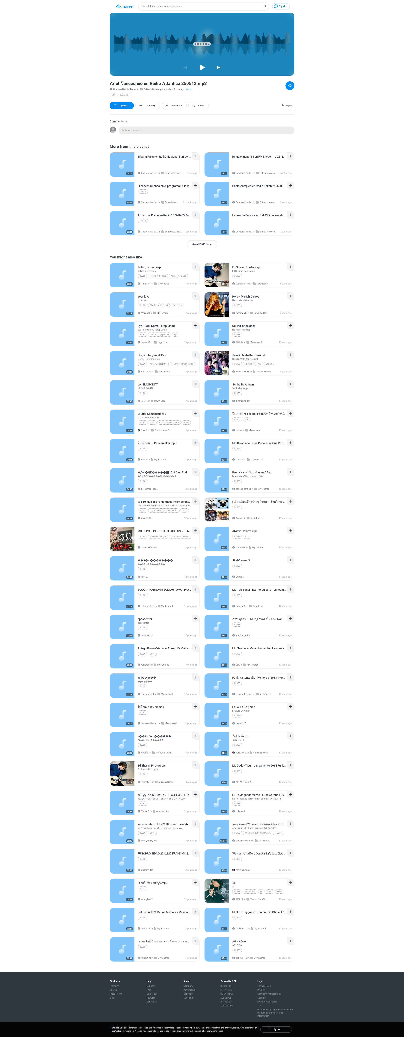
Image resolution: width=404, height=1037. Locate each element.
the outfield (177, 305)
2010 (152, 833)
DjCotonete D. (147, 606)
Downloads (262, 283)
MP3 (114, 95)
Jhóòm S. (146, 928)
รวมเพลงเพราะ (260, 752)
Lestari (269, 364)
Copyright (188, 994)
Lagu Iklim (163, 342)
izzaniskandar (243, 401)
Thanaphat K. (147, 694)
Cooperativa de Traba (124, 89)
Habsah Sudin (243, 371)
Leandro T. (241, 723)
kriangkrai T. (147, 899)
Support (151, 986)
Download (258, 606)
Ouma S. (240, 577)
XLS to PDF (225, 997)
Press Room (116, 994)
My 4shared (163, 283)
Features (151, 997)
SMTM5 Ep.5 (250, 891)
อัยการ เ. (240, 518)
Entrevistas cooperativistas (158, 89)
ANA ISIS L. (146, 518)
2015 (247, 419)
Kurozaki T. (241, 752)
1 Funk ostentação (158, 537)
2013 (152, 654)
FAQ (149, 990)
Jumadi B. (146, 342)
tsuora (239, 430)
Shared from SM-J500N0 (258, 899)
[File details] (122, 164)
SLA (259, 1005)
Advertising (189, 990)
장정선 (144, 401)
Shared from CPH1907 (163, 430)
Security (261, 997)
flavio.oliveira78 (243, 870)
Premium (114, 986)
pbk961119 (241, 958)
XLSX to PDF (226, 1005)
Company (188, 986)
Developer (189, 997)
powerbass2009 (244, 840)
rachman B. (241, 313)
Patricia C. (146, 283)
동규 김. (239, 899)
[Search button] (265, 6)
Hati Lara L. (146, 371)
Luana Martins (243, 283)
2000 (247, 537)
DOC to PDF (226, 986)
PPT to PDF (226, 1001)
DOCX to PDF (226, 994)
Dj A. (238, 664)
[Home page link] (124, 6)
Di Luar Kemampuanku (169, 422)
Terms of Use (264, 986)
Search (113, 990)
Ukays (186, 422)
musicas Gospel (166, 782)
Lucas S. (240, 459)
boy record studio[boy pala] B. (149, 723)
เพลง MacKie (162, 811)
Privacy (261, 990)
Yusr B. (144, 430)
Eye (175, 334)
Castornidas (147, 870)
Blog (112, 997)
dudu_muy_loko (149, 840)
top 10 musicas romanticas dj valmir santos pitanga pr (165, 510)
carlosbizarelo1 (243, 489)
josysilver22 (147, 635)
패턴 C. (144, 577)
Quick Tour (152, 994)
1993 (259, 364)
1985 (165, 305)
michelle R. (146, 782)
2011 (184, 510)
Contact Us (152, 1001)
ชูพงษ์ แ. (145, 752)
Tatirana (248, 364)
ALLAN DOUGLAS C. (244, 782)
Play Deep (154, 305)
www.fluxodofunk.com (180, 537)
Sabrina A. (241, 606)
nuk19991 (146, 958)
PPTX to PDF (226, 990)
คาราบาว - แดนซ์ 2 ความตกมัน (164, 752)
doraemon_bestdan (149, 489)
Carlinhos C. (241, 928)
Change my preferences (212, 1031)
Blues (142, 276)
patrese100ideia (149, 547)
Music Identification (267, 1001)
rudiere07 (146, 664)
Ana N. (144, 459)
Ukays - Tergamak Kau (183, 364)
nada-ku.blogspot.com (159, 334)
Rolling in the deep (158, 276)
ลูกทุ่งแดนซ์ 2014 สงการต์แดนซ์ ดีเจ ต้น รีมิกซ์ (259, 833)
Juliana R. (240, 811)
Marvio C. (145, 313)
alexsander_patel (244, 694)
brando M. (241, 547)
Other (143, 191)
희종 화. (239, 342)
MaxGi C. (145, 811)
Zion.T (269, 891)
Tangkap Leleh (263, 371)
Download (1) (260, 313)
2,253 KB (124, 95)
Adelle (173, 276)
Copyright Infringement (269, 994)
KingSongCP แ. (243, 635)
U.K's (152, 422)
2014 (279, 833)
